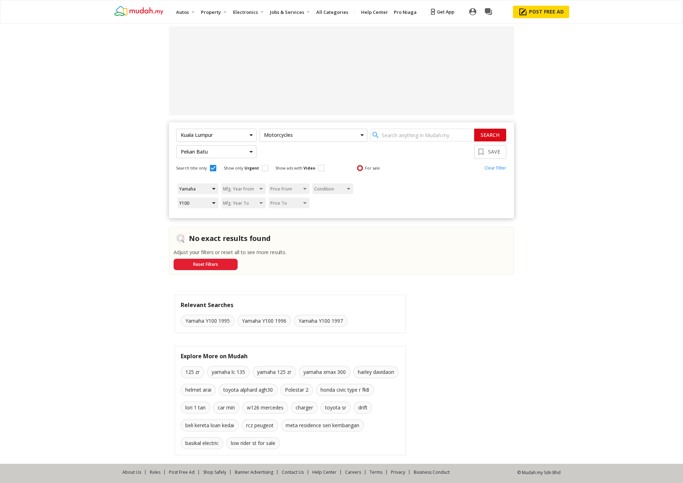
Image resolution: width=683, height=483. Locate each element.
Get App (445, 12)
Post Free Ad (182, 472)
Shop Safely (214, 472)
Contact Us (293, 472)
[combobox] (422, 135)
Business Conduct (432, 472)
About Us (131, 472)
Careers (353, 472)
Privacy (398, 472)
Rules (155, 472)
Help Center (324, 472)
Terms (376, 472)
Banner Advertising (254, 472)
